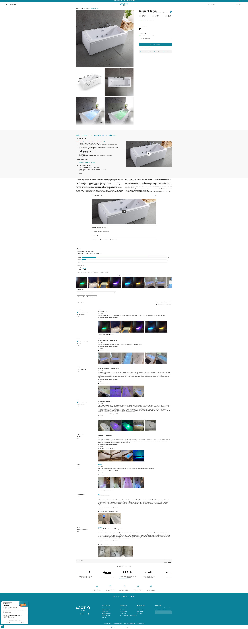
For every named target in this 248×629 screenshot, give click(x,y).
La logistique (123, 613)
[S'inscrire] (170, 612)
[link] (149, 573)
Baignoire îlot (105, 611)
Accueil (78, 8)
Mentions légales (140, 623)
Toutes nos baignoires (107, 607)
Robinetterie (105, 617)
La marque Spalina (124, 607)
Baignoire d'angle (106, 615)
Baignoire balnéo (85, 8)
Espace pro (6, 0)
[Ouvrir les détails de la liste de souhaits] (237, 4)
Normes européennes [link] (138, 589)
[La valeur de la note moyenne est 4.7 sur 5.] (141, 20)
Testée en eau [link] (96, 589)
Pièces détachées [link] (151, 589)
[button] (6, 4)
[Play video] (124, 211)
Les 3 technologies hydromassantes (128, 615)
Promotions (140, 613)
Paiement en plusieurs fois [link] (110, 589)
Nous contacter (140, 607)
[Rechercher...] (233, 4)
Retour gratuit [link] (124, 589)
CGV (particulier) (107, 623)
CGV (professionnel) (117, 623)
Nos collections (123, 611)
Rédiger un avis (150, 20)
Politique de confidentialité (129, 623)
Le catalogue (140, 609)
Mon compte (140, 611)
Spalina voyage (13, 4)
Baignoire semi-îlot (106, 613)
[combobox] (221, 4)
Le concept (122, 609)
